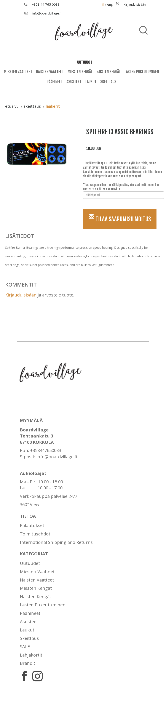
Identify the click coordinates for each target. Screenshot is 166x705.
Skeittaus (108, 81)
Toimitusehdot (35, 534)
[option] (39, 155)
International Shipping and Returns (56, 542)
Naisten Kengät (108, 71)
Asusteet (74, 81)
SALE (25, 646)
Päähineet (55, 81)
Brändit (27, 663)
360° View (29, 504)
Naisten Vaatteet (50, 71)
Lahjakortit (31, 655)
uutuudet (85, 62)
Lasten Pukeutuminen (141, 71)
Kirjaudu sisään (21, 295)
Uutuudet (30, 563)
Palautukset (32, 525)
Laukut (90, 81)
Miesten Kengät (80, 71)
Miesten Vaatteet (18, 71)
